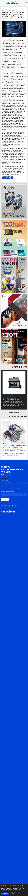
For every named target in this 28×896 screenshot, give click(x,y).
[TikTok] (5, 505)
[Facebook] (2, 505)
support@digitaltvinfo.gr (13, 488)
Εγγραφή (5, 499)
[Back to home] (14, 3)
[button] (26, 3)
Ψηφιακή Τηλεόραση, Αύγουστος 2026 (14, 445)
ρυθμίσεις (15, 891)
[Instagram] (9, 505)
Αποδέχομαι (5, 893)
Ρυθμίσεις (13, 893)
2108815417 (13, 485)
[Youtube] (12, 505)
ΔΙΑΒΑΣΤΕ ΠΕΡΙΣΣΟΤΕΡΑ (14, 412)
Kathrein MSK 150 (8, 396)
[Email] (16, 505)
